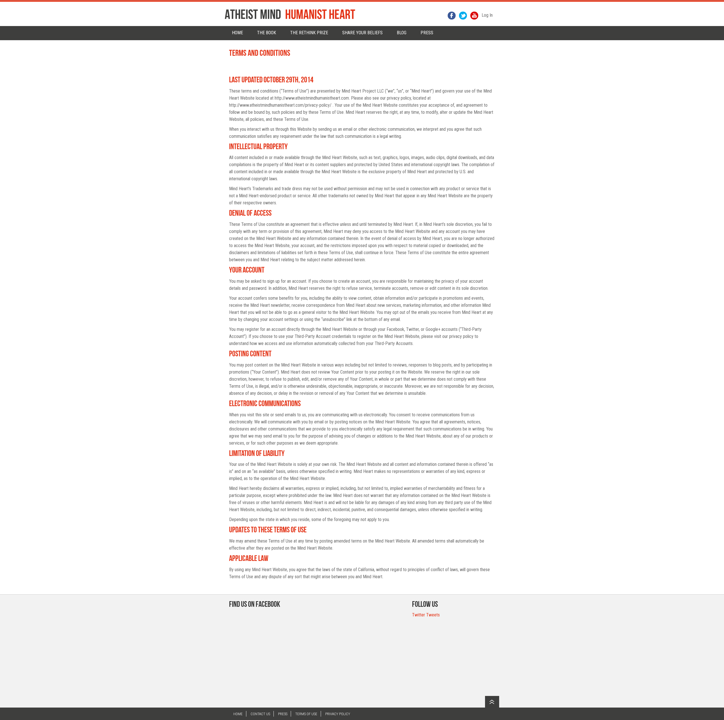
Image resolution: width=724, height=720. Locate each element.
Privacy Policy (337, 714)
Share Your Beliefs (362, 32)
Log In (487, 15)
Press (282, 714)
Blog (401, 32)
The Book (266, 32)
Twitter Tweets (426, 615)
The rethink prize (309, 32)
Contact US (260, 714)
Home (237, 32)
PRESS (427, 32)
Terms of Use (306, 714)
